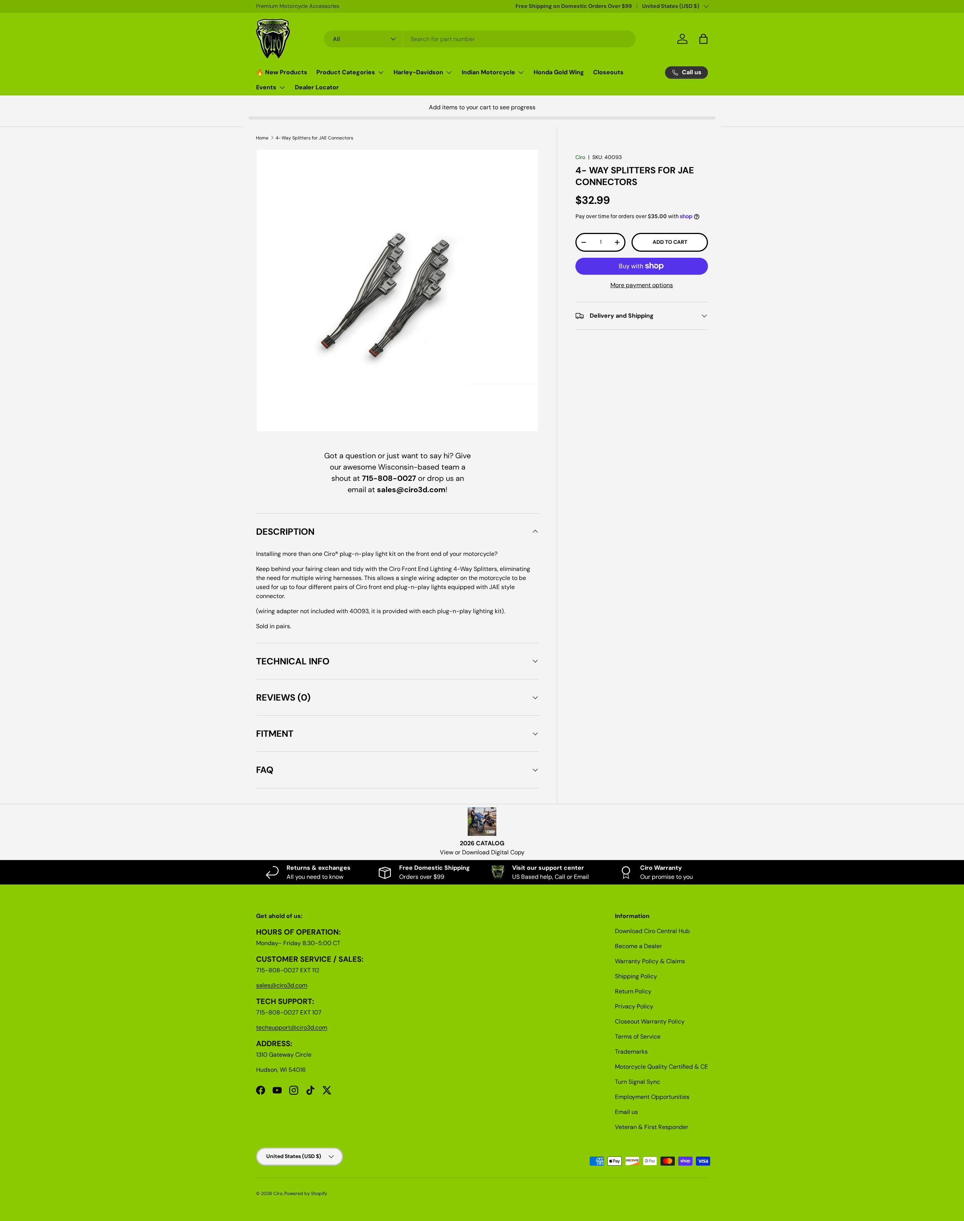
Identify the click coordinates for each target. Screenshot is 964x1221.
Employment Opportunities (652, 1097)
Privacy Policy (634, 1006)
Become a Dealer (638, 946)
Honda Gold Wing (559, 72)
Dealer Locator (317, 87)
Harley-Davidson (418, 72)
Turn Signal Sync (637, 1082)
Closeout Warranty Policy (650, 1021)
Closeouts (608, 72)
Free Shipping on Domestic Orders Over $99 (574, 6)
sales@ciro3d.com (281, 985)
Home (262, 138)
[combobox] (480, 39)
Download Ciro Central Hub (652, 931)
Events (266, 87)
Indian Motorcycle (488, 72)
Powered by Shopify (305, 1193)
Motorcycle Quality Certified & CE (661, 1067)
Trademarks (631, 1052)
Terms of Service (637, 1036)
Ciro (580, 157)
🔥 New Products (281, 72)
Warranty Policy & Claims (650, 961)
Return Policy (633, 991)
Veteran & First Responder (651, 1127)
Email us (626, 1112)
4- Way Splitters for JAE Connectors (314, 138)
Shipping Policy (636, 976)
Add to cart (670, 242)
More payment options (641, 285)
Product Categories (345, 72)
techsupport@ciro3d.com (291, 1027)
